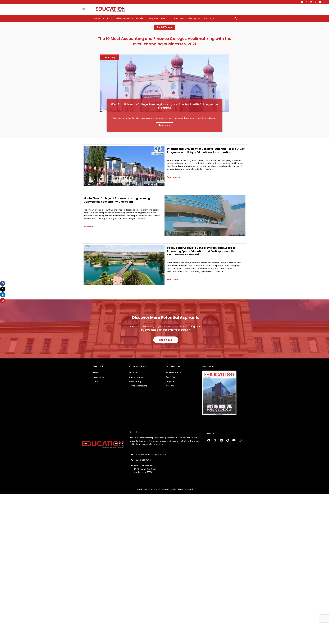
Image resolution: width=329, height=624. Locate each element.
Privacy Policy (135, 381)
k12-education (177, 18)
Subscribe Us (98, 377)
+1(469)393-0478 (142, 460)
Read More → (173, 177)
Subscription (193, 18)
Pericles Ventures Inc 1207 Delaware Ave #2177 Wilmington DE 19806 (143, 468)
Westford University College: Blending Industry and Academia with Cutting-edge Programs (164, 106)
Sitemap (96, 381)
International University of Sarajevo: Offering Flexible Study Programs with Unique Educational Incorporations (206, 150)
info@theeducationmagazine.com (149, 454)
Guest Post (171, 377)
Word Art (140, 18)
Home (97, 18)
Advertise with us (124, 18)
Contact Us (208, 18)
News (164, 18)
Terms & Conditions (138, 386)
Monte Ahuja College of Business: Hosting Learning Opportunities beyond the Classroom (117, 200)
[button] (236, 18)
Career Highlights (136, 377)
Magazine (153, 18)
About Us (107, 18)
